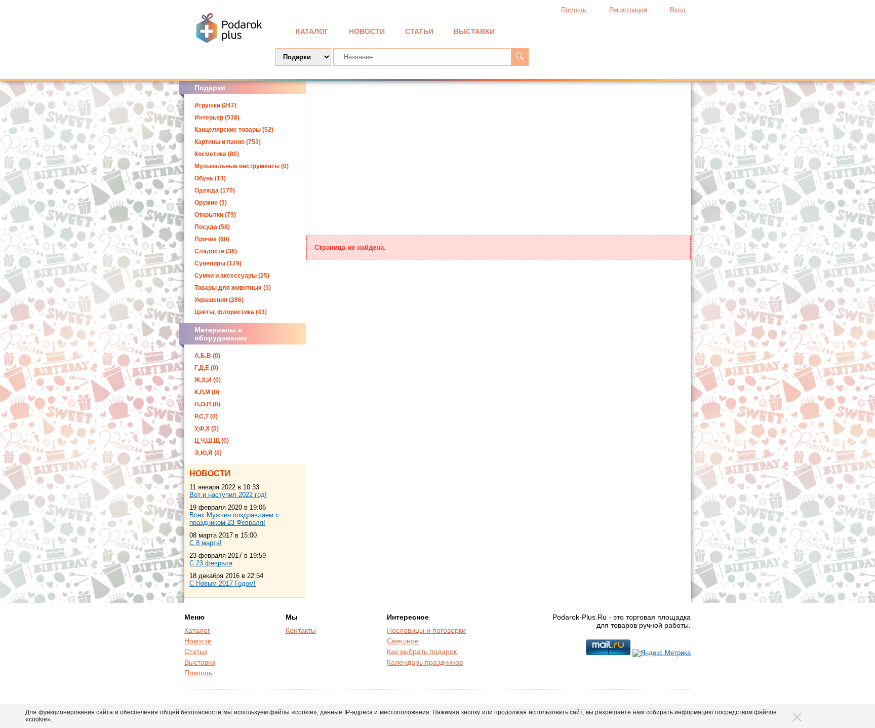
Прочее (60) (211, 239)
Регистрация (628, 10)
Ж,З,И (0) (207, 380)
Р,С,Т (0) (206, 416)
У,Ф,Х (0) (206, 428)
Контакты (301, 630)
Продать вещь (640, 30)
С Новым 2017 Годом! (222, 583)
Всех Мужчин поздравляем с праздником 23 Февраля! (234, 518)
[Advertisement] (498, 160)
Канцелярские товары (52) (233, 129)
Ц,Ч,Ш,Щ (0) (211, 440)
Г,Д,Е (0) (206, 367)
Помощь (573, 10)
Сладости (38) (215, 251)
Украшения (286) (219, 299)
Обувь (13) (210, 178)
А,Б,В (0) (207, 355)
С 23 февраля (210, 563)
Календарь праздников (425, 662)
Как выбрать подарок (422, 651)
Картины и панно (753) (227, 141)
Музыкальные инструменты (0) (241, 166)
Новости (367, 31)
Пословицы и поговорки (426, 630)
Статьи (419, 31)
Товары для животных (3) (232, 287)
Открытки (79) (215, 214)
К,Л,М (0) (206, 392)
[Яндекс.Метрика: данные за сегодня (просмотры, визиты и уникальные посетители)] (661, 653)
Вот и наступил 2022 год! (228, 495)
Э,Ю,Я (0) (208, 452)
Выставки (474, 31)
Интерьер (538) (217, 117)
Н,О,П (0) (207, 404)
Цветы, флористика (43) (230, 312)
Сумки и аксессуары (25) (231, 275)
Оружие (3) (210, 202)
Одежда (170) (214, 190)
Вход (678, 10)
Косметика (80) (216, 154)
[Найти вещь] (520, 57)
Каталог (312, 31)
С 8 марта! (205, 543)
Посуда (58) (212, 227)
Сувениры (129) (218, 263)
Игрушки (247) (215, 105)
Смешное (403, 641)
